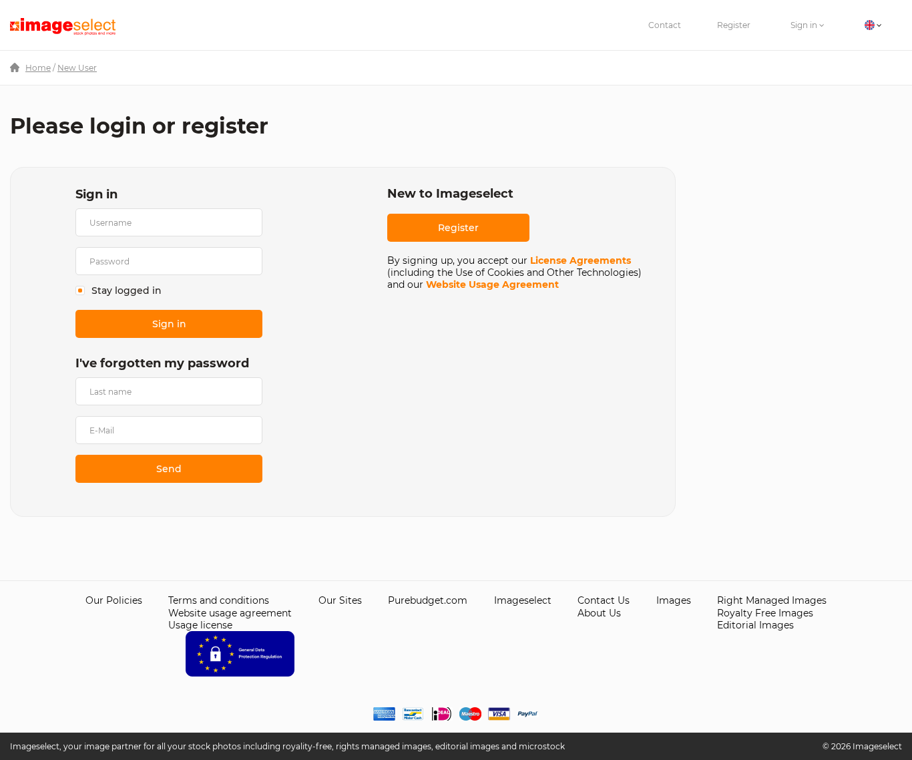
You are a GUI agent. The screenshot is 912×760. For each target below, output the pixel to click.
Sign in (804, 25)
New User (77, 68)
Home (38, 68)
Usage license (200, 625)
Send (169, 469)
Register (733, 25)
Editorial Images (755, 625)
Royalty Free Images (765, 613)
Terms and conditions (218, 600)
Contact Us (604, 600)
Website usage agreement (230, 613)
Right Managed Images (772, 600)
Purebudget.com (427, 600)
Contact (664, 25)
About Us (599, 613)
